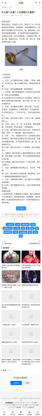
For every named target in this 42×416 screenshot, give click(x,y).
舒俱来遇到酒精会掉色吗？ (31, 285)
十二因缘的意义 (7, 243)
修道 (32, 224)
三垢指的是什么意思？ (9, 325)
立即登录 (16, 383)
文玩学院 (4, 7)
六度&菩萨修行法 (34, 243)
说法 (35, 232)
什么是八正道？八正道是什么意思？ (19, 12)
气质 (15, 232)
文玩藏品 (29, 413)
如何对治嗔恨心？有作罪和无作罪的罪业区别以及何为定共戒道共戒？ (31, 362)
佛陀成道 (25, 224)
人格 (17, 224)
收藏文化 (21, 413)
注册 (27, 383)
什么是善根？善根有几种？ (31, 325)
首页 (4, 413)
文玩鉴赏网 (21, 2)
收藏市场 (37, 413)
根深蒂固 (8, 232)
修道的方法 (7, 228)
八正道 (17, 228)
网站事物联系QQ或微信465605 (28, 398)
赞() (26, 15)
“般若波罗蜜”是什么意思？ (30, 342)
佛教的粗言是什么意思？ (10, 342)
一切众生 (10, 224)
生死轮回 (23, 232)
